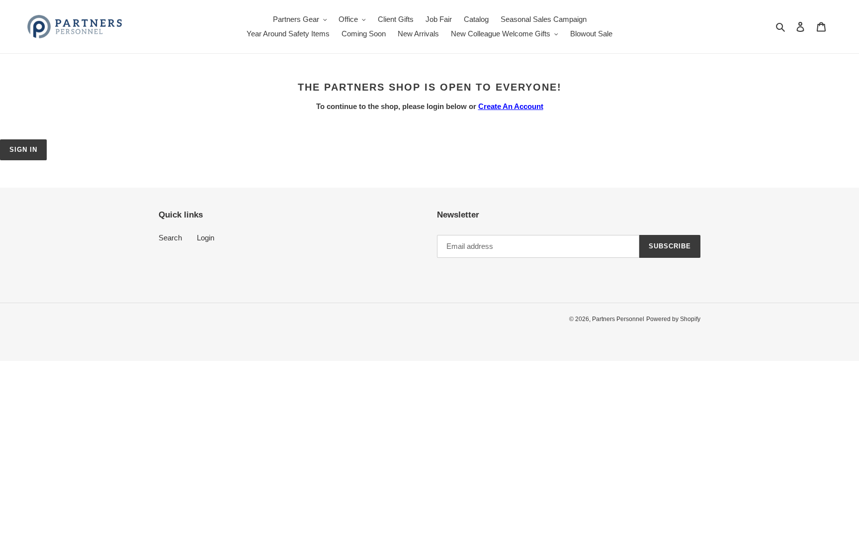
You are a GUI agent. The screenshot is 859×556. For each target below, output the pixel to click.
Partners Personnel (618, 319)
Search (170, 237)
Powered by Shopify (673, 319)
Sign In (23, 149)
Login (205, 237)
